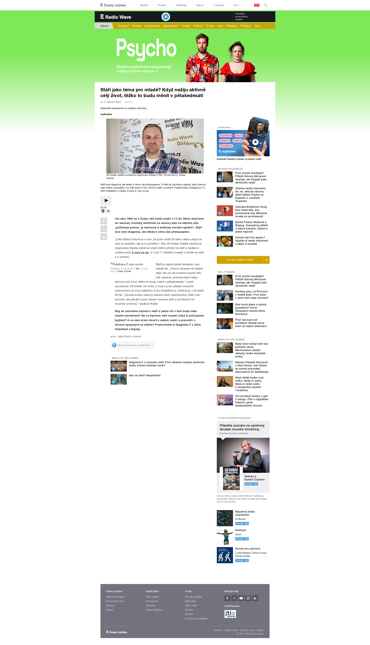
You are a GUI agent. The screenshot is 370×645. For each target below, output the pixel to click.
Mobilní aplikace (154, 609)
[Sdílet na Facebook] (103, 221)
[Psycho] (185, 55)
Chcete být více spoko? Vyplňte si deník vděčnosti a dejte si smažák (251, 240)
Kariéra (189, 609)
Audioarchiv (241, 17)
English (260, 630)
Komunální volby (115, 601)
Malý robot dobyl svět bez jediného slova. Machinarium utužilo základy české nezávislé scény (251, 350)
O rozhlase (218, 5)
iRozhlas (144, 5)
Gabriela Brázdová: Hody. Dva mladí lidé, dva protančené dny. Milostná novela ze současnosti (251, 211)
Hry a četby (224, 135)
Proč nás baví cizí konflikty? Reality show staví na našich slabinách (251, 323)
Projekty (246, 25)
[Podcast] (103, 211)
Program (162, 5)
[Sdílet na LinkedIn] (103, 236)
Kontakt (189, 614)
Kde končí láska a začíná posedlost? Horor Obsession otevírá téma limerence (251, 309)
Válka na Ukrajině (115, 596)
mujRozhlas (181, 5)
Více (259, 25)
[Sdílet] (108, 211)
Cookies (217, 630)
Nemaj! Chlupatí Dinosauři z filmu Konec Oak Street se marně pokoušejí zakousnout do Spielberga (251, 367)
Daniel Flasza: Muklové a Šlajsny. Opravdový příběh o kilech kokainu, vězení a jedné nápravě (251, 227)
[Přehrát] (105, 201)
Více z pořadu (226, 272)
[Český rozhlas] (113, 5)
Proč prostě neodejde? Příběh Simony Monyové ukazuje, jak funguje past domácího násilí (251, 177)
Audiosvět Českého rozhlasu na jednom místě (239, 159)
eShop (109, 609)
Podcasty (151, 605)
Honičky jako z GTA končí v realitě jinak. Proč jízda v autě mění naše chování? (252, 294)
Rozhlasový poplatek (196, 618)
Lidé (220, 25)
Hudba (185, 25)
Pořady (136, 25)
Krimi (238, 135)
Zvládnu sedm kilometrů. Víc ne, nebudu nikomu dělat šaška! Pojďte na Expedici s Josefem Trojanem (250, 195)
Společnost (170, 25)
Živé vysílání (225, 146)
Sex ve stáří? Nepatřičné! (145, 375)
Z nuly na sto (140, 252)
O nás (210, 25)
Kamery (239, 20)
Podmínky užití (247, 630)
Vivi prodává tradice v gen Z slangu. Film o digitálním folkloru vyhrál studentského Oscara (251, 401)
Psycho (129, 102)
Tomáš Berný (170, 175)
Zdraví (104, 25)
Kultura (198, 25)
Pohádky (223, 141)
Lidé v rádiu (191, 605)
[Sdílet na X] (103, 228)
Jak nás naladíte (193, 596)
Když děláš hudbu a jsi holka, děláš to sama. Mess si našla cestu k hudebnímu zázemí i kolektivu (249, 384)
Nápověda (190, 601)
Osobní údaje (230, 630)
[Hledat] (266, 5)
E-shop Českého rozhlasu (234, 418)
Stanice (200, 5)
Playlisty (231, 25)
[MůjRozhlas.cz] (106, 114)
